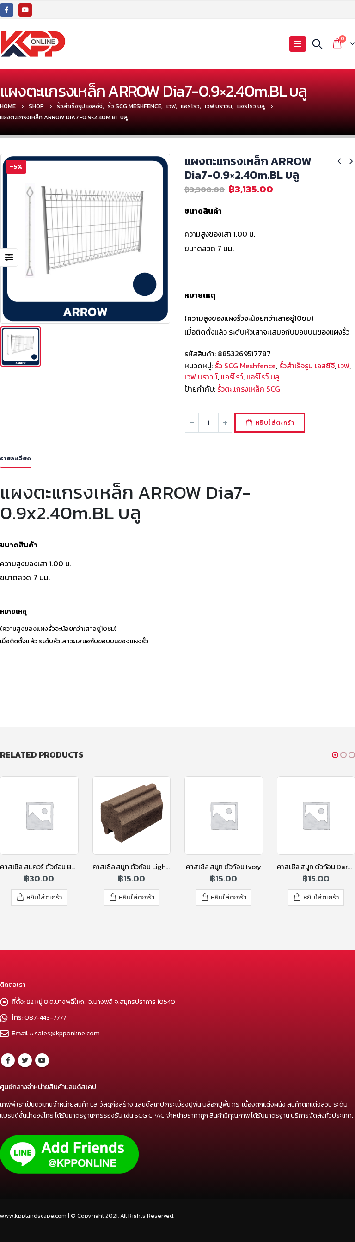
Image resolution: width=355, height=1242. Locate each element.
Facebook (8, 1060)
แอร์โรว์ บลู (263, 376)
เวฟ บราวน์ (201, 376)
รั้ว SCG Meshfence (245, 365)
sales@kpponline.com (67, 1033)
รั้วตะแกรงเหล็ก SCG (248, 388)
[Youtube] (25, 10)
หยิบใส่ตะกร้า (275, 423)
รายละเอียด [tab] (15, 458)
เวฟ (343, 365)
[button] (335, 754)
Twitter (25, 1060)
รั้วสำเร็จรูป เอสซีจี (307, 365)
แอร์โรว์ (232, 376)
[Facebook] (6, 10)
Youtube (42, 1060)
